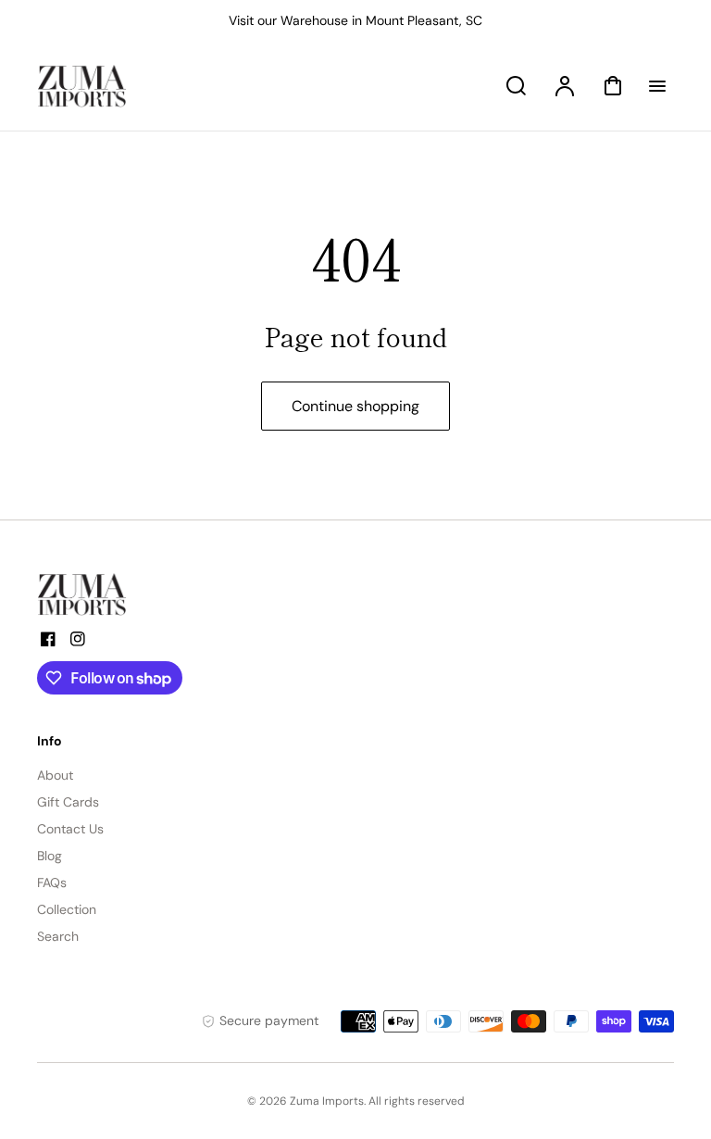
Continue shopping (355, 406)
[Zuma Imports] (129, 594)
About (55, 775)
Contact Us (70, 828)
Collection (66, 909)
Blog (49, 855)
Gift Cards (68, 802)
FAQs (52, 882)
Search (58, 936)
